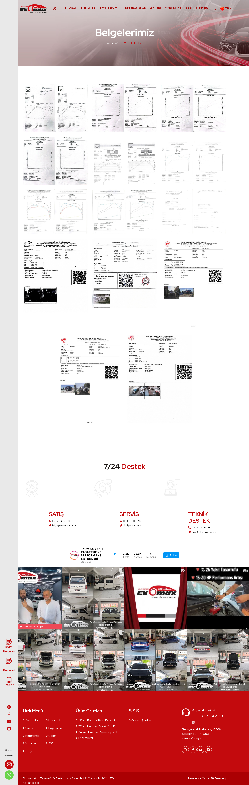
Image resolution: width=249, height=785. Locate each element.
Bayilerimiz (108, 8)
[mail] (9, 765)
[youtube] (9, 721)
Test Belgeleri (133, 43)
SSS (189, 8)
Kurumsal (69, 8)
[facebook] (9, 714)
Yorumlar (173, 8)
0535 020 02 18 (132, 521)
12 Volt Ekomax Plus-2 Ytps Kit (97, 726)
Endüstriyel (85, 738)
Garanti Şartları (141, 720)
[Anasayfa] (54, 8)
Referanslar (135, 8)
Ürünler (88, 8)
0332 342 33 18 (61, 521)
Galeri (155, 8)
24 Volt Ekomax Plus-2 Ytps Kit (97, 732)
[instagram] (9, 707)
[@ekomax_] (74, 555)
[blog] (9, 729)
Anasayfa (113, 43)
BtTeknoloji (218, 778)
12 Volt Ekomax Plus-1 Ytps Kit (97, 720)
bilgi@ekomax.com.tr (64, 525)
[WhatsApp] (9, 775)
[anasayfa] (33, 8)
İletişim (202, 8)
